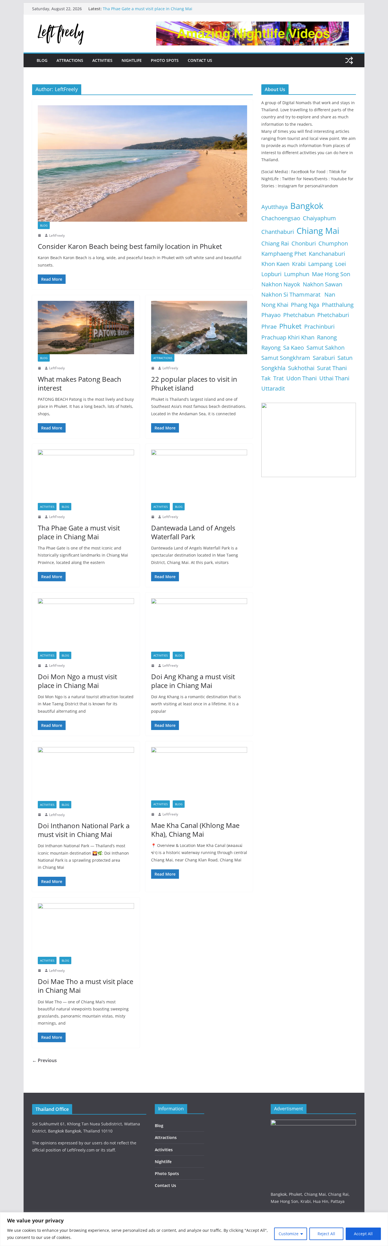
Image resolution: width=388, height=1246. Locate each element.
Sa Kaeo (293, 347)
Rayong (271, 347)
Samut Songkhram (285, 358)
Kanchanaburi (327, 253)
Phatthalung (338, 305)
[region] (194, 1229)
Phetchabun (299, 315)
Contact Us (200, 60)
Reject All (326, 1233)
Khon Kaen (275, 264)
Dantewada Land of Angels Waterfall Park (193, 532)
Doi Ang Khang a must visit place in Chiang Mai (193, 681)
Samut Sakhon (325, 347)
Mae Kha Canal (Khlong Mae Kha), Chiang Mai (195, 830)
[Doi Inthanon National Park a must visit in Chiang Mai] (86, 774)
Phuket (290, 326)
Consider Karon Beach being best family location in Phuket (130, 246)
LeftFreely (57, 235)
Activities (102, 60)
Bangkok (306, 205)
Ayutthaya (274, 207)
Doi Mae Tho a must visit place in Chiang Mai (85, 986)
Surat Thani (332, 368)
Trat (278, 378)
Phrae (269, 326)
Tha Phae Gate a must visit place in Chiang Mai (147, 8)
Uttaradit (273, 388)
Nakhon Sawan (322, 284)
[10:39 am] (40, 970)
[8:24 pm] (40, 814)
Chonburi (303, 243)
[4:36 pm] (40, 368)
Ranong (327, 337)
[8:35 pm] (40, 665)
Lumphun (296, 274)
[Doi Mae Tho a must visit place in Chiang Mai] (86, 929)
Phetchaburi (333, 315)
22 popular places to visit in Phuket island (194, 383)
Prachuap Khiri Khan (287, 337)
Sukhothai (301, 368)
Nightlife (132, 60)
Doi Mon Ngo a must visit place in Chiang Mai (77, 681)
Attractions (70, 60)
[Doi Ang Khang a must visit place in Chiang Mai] (199, 625)
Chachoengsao (280, 218)
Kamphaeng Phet (283, 253)
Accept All (363, 1233)
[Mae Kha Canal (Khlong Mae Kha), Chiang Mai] (199, 773)
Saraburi (324, 358)
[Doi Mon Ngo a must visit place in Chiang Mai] (86, 625)
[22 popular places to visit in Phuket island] (199, 327)
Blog (42, 60)
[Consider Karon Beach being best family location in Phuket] (142, 163)
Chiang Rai (275, 243)
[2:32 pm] (153, 368)
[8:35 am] (40, 517)
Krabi (299, 264)
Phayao (271, 315)
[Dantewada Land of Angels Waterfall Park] (199, 476)
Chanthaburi (277, 232)
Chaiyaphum (319, 218)
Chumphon (333, 243)
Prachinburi (319, 326)
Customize (289, 1233)
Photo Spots (165, 60)
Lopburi (271, 274)
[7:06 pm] (153, 665)
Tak (266, 378)
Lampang (320, 264)
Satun (344, 358)
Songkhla (273, 368)
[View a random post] (349, 60)
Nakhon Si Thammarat (291, 294)
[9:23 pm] (153, 517)
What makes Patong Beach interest (79, 383)
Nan (329, 294)
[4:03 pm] (153, 814)
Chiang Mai (318, 230)
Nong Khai (274, 305)
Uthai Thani (334, 378)
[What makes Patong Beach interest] (86, 327)
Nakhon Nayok (280, 284)
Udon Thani (301, 378)
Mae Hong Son (331, 274)
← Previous (44, 1060)
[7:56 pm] (40, 235)
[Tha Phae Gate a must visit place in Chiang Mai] (86, 476)
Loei (340, 264)
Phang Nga (305, 305)
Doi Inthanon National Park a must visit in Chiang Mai (84, 830)
